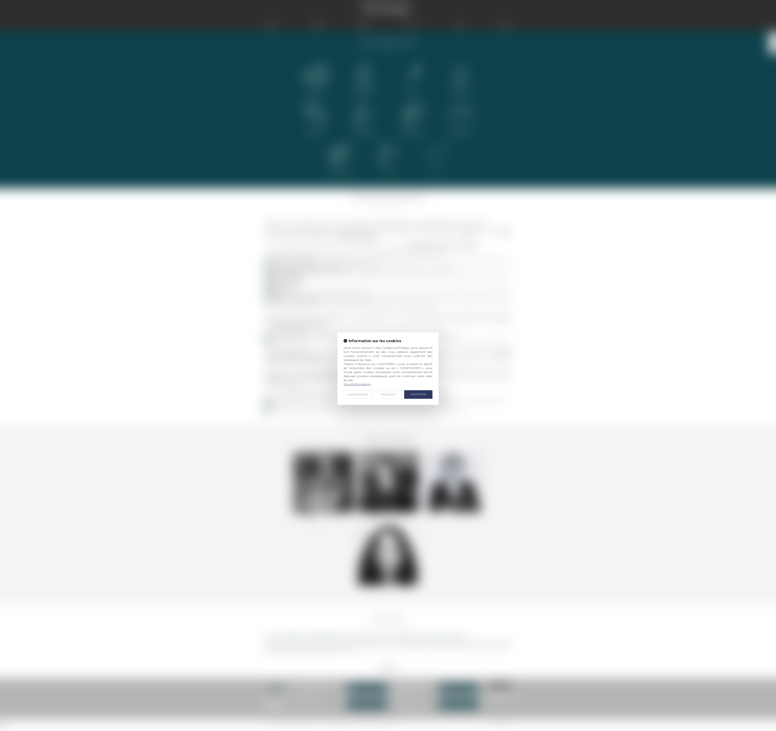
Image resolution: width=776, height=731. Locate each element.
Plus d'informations (357, 384)
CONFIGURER (357, 394)
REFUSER (388, 394)
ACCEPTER (418, 394)
